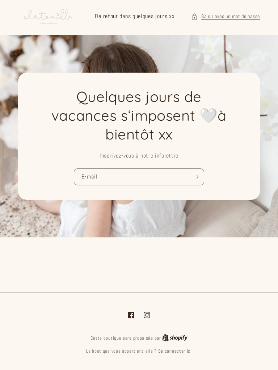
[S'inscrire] (196, 176)
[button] (225, 16)
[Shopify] (175, 338)
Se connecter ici (175, 351)
